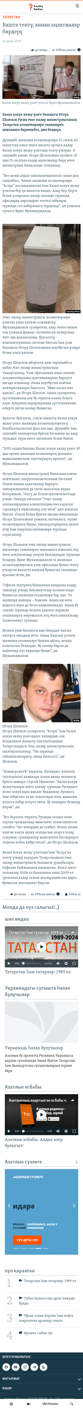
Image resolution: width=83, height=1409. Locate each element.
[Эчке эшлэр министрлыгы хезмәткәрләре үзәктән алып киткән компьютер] (41, 312)
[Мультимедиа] (29, 1404)
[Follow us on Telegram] (34, 1367)
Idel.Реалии (50, 1404)
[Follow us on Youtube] (15, 1367)
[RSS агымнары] (43, 1367)
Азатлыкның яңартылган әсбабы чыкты (42, 1101)
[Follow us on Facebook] (6, 1367)
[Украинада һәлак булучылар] (41, 1022)
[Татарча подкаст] (11, 1404)
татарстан (11, 17)
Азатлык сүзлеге (23, 1162)
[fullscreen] (74, 963)
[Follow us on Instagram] (25, 1367)
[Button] (39, 50)
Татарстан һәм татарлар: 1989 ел (36, 933)
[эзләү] (72, 1404)
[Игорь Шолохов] (41, 721)
